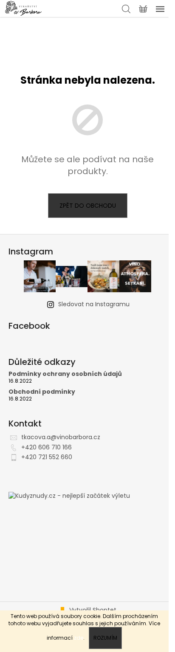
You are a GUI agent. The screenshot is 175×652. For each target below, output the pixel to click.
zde (78, 637)
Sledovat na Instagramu (94, 304)
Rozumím (105, 637)
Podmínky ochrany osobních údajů (65, 374)
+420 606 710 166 (46, 447)
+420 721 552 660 (46, 457)
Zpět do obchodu (87, 205)
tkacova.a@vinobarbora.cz (60, 437)
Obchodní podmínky (41, 392)
